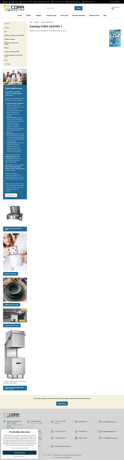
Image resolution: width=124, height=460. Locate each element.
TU (66, 31)
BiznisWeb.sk (67, 457)
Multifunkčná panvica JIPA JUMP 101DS (13, 229)
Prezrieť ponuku (11, 195)
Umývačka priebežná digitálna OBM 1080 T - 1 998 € (14, 388)
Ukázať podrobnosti (19, 456)
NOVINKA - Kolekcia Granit (11, 304)
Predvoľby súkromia (58, 455)
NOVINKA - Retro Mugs (10, 274)
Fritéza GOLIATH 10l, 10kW (12, 325)
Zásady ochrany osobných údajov (73, 455)
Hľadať (78, 8)
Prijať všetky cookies (19, 452)
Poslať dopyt (62, 403)
